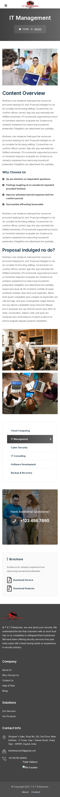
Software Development (23, 464)
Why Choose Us (10, 675)
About (25, 792)
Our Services (9, 711)
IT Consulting (18, 456)
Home (25, 29)
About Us (7, 670)
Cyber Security (19, 447)
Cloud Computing (20, 430)
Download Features (23, 588)
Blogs (5, 691)
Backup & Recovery (21, 472)
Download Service (23, 580)
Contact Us (7, 680)
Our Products (9, 716)
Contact (35, 792)
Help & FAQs (8, 685)
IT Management (19, 439)
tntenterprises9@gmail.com (22, 750)
